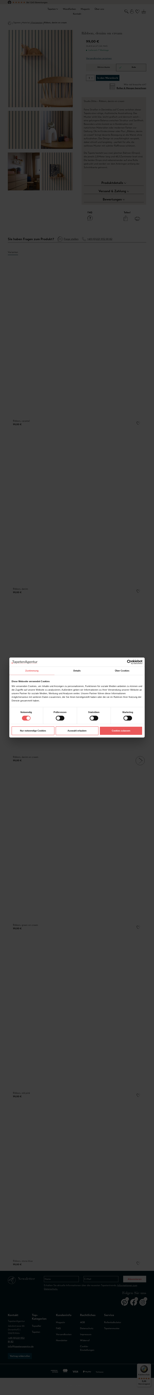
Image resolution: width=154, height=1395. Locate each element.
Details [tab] (77, 670)
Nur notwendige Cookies (33, 730)
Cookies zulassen (121, 730)
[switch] (60, 718)
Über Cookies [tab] (122, 670)
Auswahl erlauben (77, 730)
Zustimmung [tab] (32, 670)
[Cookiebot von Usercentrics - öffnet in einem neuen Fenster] (129, 662)
